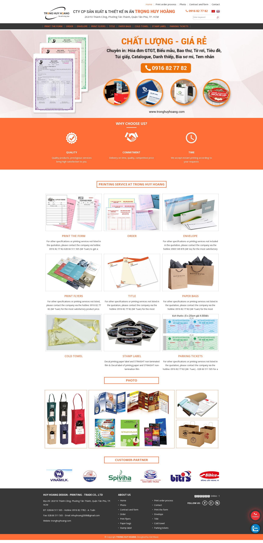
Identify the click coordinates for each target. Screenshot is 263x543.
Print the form (53, 26)
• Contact (157, 505)
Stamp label (159, 26)
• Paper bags (124, 523)
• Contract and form (128, 509)
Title (112, 26)
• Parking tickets (160, 527)
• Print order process (162, 500)
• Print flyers (124, 518)
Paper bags (125, 26)
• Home (122, 500)
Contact (216, 4)
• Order (122, 514)
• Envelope (157, 514)
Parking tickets (179, 26)
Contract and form (198, 4)
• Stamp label (125, 527)
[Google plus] (211, 503)
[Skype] (217, 503)
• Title (155, 518)
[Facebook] (204, 503)
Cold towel (141, 26)
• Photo (122, 505)
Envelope (82, 26)
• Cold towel (158, 523)
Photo (183, 4)
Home (149, 4)
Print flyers (98, 26)
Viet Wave (153, 537)
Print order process (166, 4)
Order (69, 26)
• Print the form (160, 509)
